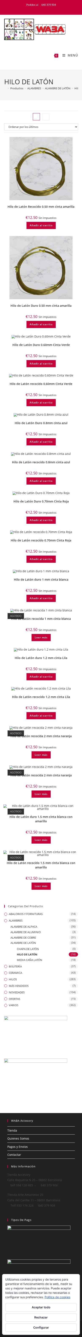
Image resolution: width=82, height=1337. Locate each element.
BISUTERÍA (15, 966)
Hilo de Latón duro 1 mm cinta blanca (41, 579)
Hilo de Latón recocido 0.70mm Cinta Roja (41, 540)
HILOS (13, 979)
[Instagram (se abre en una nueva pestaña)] (49, 9)
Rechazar (41, 1317)
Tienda (12, 1130)
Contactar (14, 1155)
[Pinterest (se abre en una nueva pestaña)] (44, 9)
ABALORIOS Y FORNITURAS (26, 914)
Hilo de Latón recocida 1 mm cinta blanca (41, 619)
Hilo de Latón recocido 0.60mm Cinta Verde (41, 384)
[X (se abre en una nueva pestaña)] (33, 9)
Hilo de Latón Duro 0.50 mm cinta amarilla (41, 306)
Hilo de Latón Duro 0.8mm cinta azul (41, 423)
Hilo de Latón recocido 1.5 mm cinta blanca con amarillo (41, 865)
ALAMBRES (15, 920)
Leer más (41, 637)
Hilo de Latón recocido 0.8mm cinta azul (41, 462)
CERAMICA (15, 973)
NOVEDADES (17, 992)
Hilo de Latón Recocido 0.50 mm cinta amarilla (41, 207)
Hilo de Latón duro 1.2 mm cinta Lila (41, 658)
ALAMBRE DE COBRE (23, 937)
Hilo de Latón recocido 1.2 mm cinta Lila (41, 697)
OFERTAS (14, 999)
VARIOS (13, 1005)
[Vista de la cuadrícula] (36, 116)
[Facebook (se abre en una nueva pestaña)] (39, 9)
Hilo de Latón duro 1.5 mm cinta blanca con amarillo (41, 819)
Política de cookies (57, 1297)
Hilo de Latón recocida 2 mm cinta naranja (41, 736)
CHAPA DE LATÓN (28, 949)
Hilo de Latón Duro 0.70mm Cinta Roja (41, 501)
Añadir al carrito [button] (41, 225)
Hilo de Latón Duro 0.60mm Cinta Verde (41, 345)
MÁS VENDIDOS (19, 986)
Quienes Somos (18, 1138)
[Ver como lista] (45, 116)
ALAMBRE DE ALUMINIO (26, 932)
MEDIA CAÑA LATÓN (29, 960)
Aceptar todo (41, 1307)
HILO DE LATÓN (27, 954)
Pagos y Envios (17, 1147)
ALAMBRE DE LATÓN (23, 943)
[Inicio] (5, 88)
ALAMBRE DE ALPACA (24, 926)
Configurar (41, 1327)
